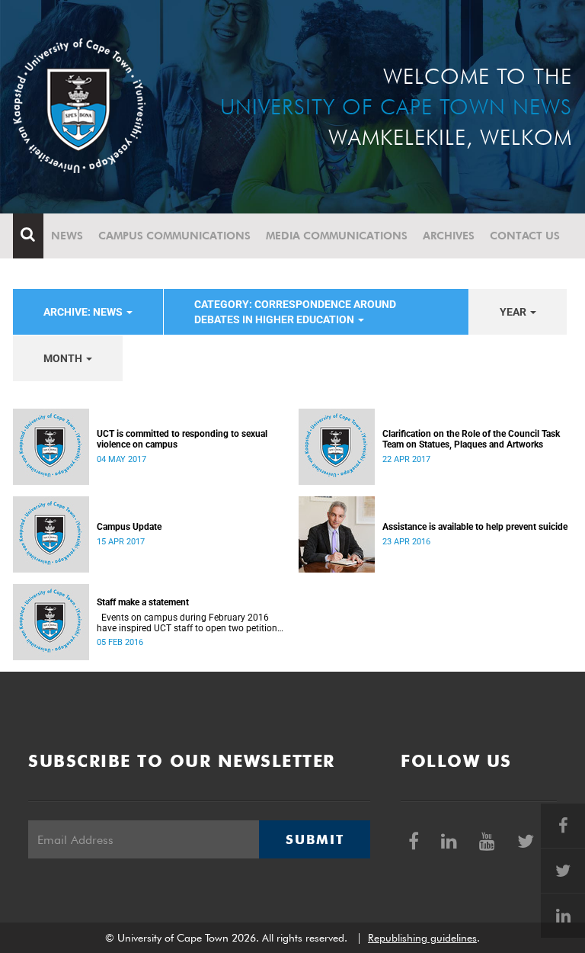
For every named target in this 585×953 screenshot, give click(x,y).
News (67, 235)
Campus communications (174, 235)
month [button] (64, 358)
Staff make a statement (143, 602)
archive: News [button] (84, 312)
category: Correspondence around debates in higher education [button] (295, 312)
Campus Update (129, 526)
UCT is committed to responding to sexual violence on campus (182, 439)
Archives (449, 235)
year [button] (514, 312)
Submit (315, 839)
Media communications (337, 235)
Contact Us (525, 235)
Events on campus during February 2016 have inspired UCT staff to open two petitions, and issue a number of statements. (190, 623)
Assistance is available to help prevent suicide (474, 526)
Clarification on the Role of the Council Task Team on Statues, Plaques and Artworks (471, 439)
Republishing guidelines (422, 938)
